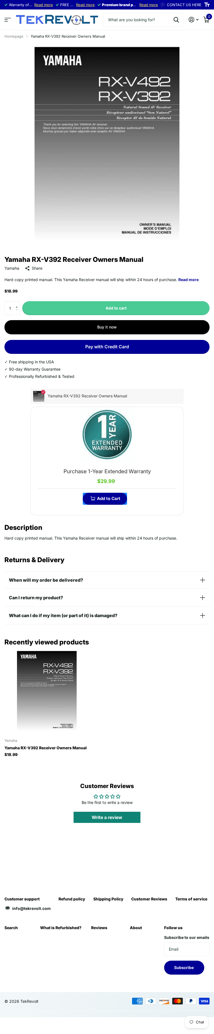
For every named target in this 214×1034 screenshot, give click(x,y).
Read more (43, 5)
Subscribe (184, 967)
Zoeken (176, 20)
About (136, 927)
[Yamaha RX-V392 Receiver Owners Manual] (46, 691)
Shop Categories (7, 20)
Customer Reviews (149, 899)
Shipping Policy (108, 899)
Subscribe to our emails (186, 937)
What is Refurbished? (60, 927)
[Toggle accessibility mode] (207, 4)
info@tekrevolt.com (31, 908)
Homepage (13, 36)
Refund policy (72, 899)
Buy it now (107, 327)
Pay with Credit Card (107, 346)
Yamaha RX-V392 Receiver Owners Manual (45, 747)
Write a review (107, 817)
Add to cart (116, 308)
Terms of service (191, 899)
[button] (18, 303)
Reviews (99, 927)
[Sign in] (193, 19)
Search (11, 927)
